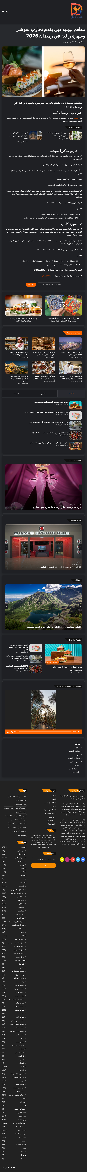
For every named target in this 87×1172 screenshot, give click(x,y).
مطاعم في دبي (22, 835)
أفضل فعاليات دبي (21, 804)
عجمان (24, 1141)
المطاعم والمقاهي (74, 751)
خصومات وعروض (20, 1109)
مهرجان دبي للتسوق (17, 925)
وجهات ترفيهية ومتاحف (16, 1095)
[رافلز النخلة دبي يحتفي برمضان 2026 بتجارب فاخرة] (70, 343)
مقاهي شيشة (19, 1042)
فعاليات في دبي (11, 827)
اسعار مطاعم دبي (21, 812)
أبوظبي (24, 796)
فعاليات (11, 823)
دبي (25, 819)
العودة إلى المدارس (17, 890)
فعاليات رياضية (19, 914)
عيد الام (21, 904)
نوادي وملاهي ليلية (18, 1045)
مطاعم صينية (20, 1013)
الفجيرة (23, 875)
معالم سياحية (20, 1091)
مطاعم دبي (14, 831)
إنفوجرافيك (22, 854)
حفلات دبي (10, 816)
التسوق (21, 1070)
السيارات (21, 1059)
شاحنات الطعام (19, 978)
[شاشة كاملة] (8, 732)
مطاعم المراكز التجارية (16, 999)
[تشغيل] (79, 732)
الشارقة (23, 872)
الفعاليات (77, 744)
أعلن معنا (75, 772)
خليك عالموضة (21, 1112)
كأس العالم (20, 918)
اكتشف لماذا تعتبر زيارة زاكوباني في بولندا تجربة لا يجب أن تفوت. (54, 627)
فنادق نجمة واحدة (18, 953)
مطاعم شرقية (19, 1010)
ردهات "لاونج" (19, 975)
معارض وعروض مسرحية (16, 921)
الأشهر (43, 393)
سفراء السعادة (21, 1127)
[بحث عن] (7, 13)
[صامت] (12, 732)
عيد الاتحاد (21, 900)
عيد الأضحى (20, 897)
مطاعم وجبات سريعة (17, 1031)
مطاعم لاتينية (20, 1017)
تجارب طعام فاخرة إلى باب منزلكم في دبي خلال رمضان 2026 (18, 136)
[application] (43, 712)
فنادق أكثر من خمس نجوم (15, 943)
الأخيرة (71, 393)
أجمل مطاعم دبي (14, 796)
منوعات (23, 1151)
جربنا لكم (23, 1102)
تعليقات (16, 393)
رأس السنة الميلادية (17, 893)
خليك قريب (73, 769)
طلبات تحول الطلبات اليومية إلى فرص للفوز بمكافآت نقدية (49, 443)
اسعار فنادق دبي (8, 808)
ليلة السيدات (20, 982)
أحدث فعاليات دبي (21, 800)
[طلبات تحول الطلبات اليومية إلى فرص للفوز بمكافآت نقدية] (75, 446)
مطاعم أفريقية (19, 985)
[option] (43, 487)
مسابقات (21, 861)
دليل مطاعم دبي (21, 823)
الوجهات (77, 755)
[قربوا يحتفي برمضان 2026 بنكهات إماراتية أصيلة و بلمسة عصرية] (43, 343)
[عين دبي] (76, 12)
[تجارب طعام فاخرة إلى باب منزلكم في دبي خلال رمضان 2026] (35, 135)
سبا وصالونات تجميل (17, 1077)
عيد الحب (21, 907)
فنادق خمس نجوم (18, 950)
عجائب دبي (22, 1137)
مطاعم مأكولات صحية (17, 1024)
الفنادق (78, 747)
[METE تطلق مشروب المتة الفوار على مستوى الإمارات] (75, 435)
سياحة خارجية (21, 1130)
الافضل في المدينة (74, 758)
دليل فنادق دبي (16, 819)
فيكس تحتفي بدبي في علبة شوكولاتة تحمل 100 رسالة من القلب (46, 412)
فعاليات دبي (22, 827)
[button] (43, 712)
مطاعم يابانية (20, 1035)
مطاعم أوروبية (19, 992)
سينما (22, 1081)
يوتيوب (22, 865)
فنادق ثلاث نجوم (19, 946)
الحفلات (21, 886)
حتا (25, 1105)
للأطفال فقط (20, 1084)
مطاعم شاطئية (19, 1006)
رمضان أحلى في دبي (19, 1123)
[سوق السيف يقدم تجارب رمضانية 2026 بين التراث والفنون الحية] (70, 367)
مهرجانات (21, 929)
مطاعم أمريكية (19, 989)
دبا (23, 879)
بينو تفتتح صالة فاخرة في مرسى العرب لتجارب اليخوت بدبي (56, 507)
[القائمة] (3, 13)
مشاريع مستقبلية (74, 762)
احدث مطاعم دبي (21, 808)
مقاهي (22, 1038)
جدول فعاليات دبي (21, 816)
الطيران (21, 1063)
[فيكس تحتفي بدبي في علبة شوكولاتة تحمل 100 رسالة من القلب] (75, 415)
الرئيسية (23, 868)
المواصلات (22, 1049)
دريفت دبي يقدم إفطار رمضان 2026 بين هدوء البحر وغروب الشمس (18, 378)
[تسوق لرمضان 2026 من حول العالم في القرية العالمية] (16, 343)
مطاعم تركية (20, 1003)
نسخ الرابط (31, 284)
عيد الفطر (21, 911)
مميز (24, 1148)
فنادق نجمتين (20, 957)
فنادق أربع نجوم (19, 939)
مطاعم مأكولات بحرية (17, 1021)
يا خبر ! (23, 1155)
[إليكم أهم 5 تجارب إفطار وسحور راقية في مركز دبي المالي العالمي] (43, 367)
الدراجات (21, 1056)
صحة (22, 1159)
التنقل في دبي (19, 1052)
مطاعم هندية (20, 1028)
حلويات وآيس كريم (18, 971)
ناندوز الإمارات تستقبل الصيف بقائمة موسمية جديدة (51, 402)
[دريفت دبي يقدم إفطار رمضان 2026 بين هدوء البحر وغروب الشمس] (16, 367)
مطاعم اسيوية (19, 996)
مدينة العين (20, 851)
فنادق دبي (23, 831)
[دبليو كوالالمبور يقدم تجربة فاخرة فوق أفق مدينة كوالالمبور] (75, 425)
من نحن (76, 765)
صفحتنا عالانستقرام (48, 276)
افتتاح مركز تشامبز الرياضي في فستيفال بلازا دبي (60, 567)
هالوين (22, 932)
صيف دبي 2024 (20, 1134)
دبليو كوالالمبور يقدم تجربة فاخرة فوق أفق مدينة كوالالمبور (49, 422)
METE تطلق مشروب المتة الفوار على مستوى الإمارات (50, 432)
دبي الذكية (22, 1116)
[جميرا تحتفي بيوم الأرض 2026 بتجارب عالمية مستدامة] (75, 135)
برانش (22, 967)
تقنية (24, 1098)
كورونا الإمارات (21, 1144)
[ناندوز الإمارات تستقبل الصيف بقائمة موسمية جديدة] (75, 405)
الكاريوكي (21, 964)
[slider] (45, 731)
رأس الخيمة (22, 1120)
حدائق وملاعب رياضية (17, 1074)
